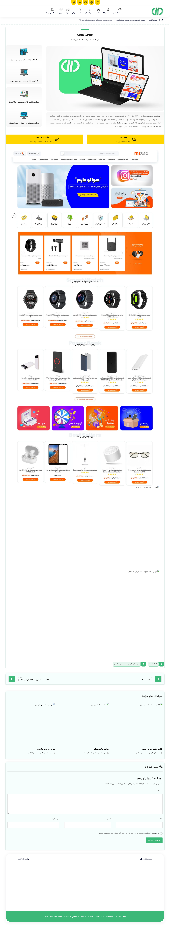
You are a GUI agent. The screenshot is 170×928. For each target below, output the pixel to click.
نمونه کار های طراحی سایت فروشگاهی (126, 664)
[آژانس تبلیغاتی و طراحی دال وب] (157, 11)
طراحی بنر (157, 898)
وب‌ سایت (55, 818)
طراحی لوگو (157, 893)
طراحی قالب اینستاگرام (152, 902)
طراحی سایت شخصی (153, 876)
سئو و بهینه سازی (154, 880)
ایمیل (108, 818)
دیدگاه (159, 791)
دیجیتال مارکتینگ (154, 885)
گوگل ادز (157, 889)
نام (161, 818)
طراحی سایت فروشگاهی (152, 872)
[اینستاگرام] (97, 2)
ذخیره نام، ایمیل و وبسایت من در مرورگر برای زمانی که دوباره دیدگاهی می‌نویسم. (128, 833)
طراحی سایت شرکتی (153, 867)
